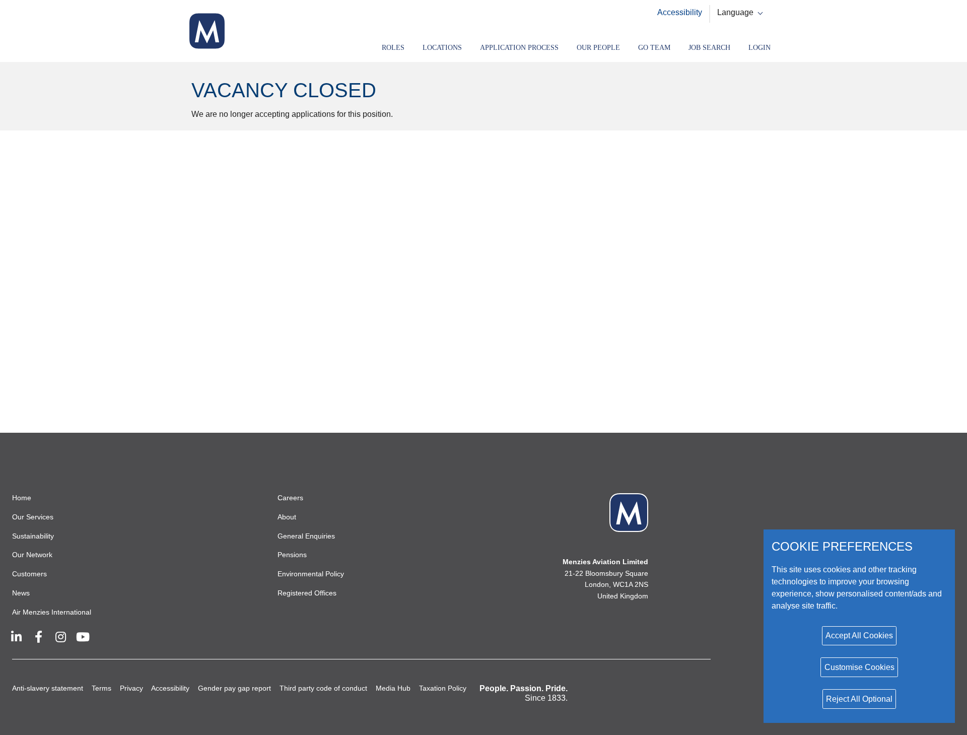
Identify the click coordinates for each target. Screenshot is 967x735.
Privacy (131, 688)
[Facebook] (38, 637)
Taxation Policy (442, 688)
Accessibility (679, 12)
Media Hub (393, 688)
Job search (709, 47)
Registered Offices (307, 593)
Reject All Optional (859, 699)
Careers (290, 498)
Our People (598, 47)
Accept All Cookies (859, 635)
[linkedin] (16, 637)
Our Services (32, 517)
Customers (29, 574)
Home (21, 498)
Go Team (654, 47)
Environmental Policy (311, 574)
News (21, 593)
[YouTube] (83, 637)
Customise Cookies (859, 667)
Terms (101, 688)
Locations (442, 47)
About (287, 517)
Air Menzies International (51, 612)
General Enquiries (306, 536)
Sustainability (33, 536)
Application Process (519, 47)
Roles (393, 47)
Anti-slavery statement (47, 688)
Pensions (292, 555)
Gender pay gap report (234, 688)
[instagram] (60, 637)
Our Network (32, 555)
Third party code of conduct (323, 688)
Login (759, 47)
